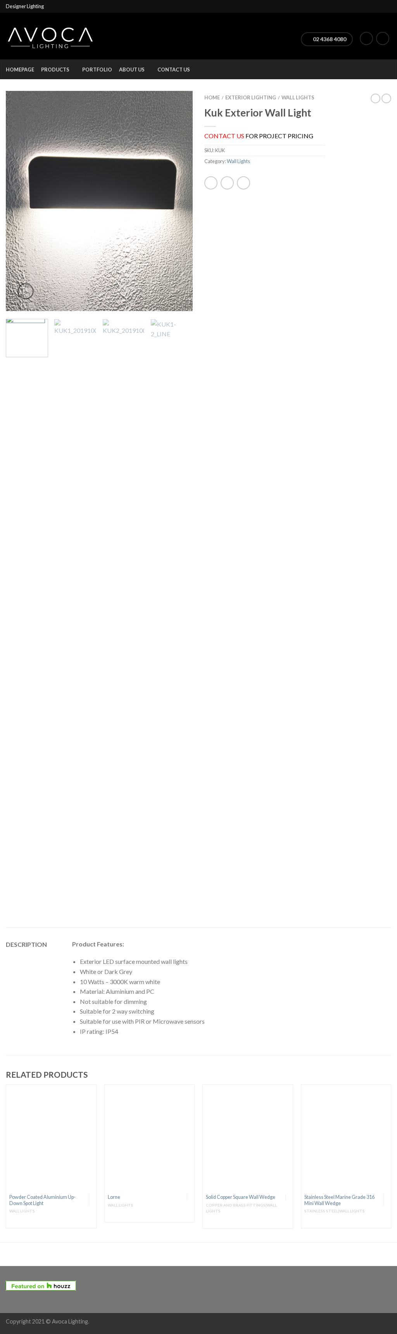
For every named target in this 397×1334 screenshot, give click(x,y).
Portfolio (97, 69)
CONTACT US (224, 135)
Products (55, 69)
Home (212, 97)
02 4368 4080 (329, 39)
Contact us (173, 69)
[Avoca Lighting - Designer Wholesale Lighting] (50, 36)
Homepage (20, 69)
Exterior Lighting (250, 97)
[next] (183, 201)
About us (132, 69)
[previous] (15, 201)
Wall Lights (297, 97)
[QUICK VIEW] (51, 1139)
